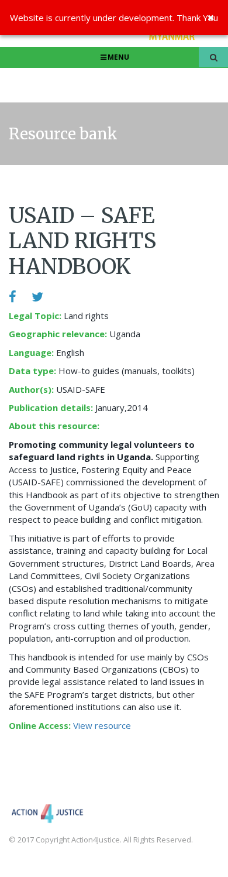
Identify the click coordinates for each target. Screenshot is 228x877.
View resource (102, 725)
